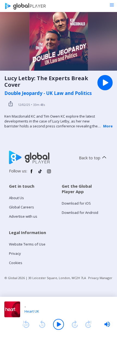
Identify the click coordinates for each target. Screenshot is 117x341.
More (108, 126)
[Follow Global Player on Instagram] (49, 173)
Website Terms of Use (27, 244)
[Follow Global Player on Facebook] (31, 173)
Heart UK (31, 311)
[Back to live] (88, 324)
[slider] (107, 324)
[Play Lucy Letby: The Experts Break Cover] (105, 82)
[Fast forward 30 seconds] (74, 324)
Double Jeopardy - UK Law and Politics (48, 93)
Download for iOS (76, 203)
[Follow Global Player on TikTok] (40, 173)
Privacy (15, 253)
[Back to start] (25, 324)
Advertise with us (23, 216)
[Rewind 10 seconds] (42, 324)
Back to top (89, 157)
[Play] (58, 324)
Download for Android (80, 212)
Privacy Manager (100, 278)
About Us (16, 197)
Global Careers (21, 207)
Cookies (15, 262)
